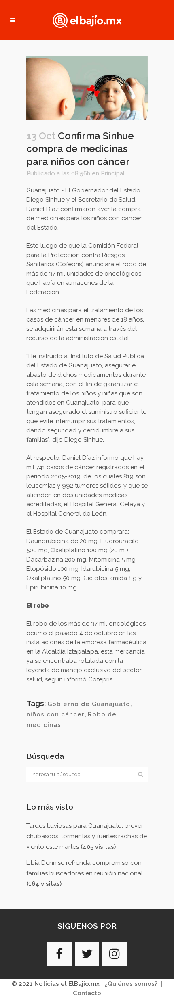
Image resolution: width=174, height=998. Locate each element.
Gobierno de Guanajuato (88, 704)
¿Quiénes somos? (130, 984)
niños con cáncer (55, 714)
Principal (113, 173)
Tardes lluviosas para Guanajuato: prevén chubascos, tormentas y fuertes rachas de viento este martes (86, 836)
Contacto (87, 993)
